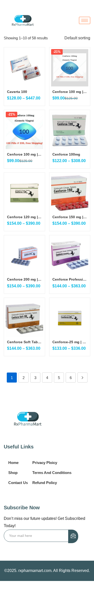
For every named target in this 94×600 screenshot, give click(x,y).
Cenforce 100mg (66, 154)
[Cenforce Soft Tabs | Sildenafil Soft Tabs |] (24, 318)
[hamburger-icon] (84, 20)
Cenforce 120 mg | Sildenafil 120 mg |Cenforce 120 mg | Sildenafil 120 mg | (24, 217)
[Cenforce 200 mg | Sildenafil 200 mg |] (24, 255)
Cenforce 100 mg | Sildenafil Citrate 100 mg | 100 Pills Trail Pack (69, 92)
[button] (77, 38)
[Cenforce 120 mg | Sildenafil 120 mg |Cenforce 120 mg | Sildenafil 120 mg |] (24, 193)
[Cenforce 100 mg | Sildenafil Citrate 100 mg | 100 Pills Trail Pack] (69, 67)
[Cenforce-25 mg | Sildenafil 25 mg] (69, 318)
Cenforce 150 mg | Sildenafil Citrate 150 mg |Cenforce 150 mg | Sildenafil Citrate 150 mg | (69, 217)
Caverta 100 (17, 92)
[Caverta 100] (24, 67)
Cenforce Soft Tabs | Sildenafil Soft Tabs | (24, 342)
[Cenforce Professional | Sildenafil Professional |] (69, 255)
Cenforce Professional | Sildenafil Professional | (69, 279)
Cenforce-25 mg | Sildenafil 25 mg (69, 342)
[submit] (73, 536)
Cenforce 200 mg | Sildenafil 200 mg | (24, 279)
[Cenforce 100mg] (69, 130)
